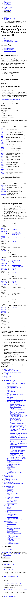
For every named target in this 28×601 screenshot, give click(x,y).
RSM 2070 (2, 135)
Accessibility (10, 489)
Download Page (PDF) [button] (9, 569)
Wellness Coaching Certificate (17, 457)
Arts (8, 511)
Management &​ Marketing (13, 464)
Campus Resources (8, 376)
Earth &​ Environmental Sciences (15, 394)
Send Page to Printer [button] (9, 564)
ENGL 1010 (4, 233)
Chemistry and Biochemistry (14, 387)
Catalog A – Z (7, 10)
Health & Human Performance (11, 19)
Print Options (7, 11)
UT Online (9, 515)
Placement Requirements (10, 481)
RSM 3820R (2, 147)
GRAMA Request (11, 496)
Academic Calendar (8, 7)
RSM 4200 (2, 166)
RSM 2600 (2, 132)
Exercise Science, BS (15, 404)
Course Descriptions (9, 379)
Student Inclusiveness (12, 503)
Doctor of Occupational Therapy (18, 402)
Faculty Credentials (8, 475)
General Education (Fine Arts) (3, 237)
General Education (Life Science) (4, 230)
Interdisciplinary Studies (13, 462)
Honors (8, 474)
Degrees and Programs (9, 18)
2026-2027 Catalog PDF (10, 596)
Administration (7, 521)
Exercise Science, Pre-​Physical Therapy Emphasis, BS (17, 413)
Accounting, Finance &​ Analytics (15, 381)
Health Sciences (11, 507)
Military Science (11, 467)
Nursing (9, 469)
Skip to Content (7, 2)
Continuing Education (12, 518)
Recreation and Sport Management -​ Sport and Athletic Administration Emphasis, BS (18, 443)
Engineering (10, 397)
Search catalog (4, 365)
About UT (9, 490)
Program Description (9, 48)
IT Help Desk (10, 498)
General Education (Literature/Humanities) (17, 265)
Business (9, 508)
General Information (9, 486)
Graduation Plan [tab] (8, 40)
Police (8, 535)
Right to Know (10, 504)
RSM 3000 (2, 141)
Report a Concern (11, 501)
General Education (8, 476)
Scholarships (10, 539)
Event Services (10, 529)
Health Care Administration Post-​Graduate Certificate (18, 417)
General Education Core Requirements (10, 99)
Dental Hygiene (11, 391)
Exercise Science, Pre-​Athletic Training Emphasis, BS (17, 406)
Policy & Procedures (12, 500)
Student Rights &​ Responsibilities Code (13, 483)
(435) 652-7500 (16, 553)
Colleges (6, 377)
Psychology (10, 471)
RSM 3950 (2, 153)
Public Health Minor (15, 432)
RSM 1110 (2, 129)
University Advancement (13, 543)
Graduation (6, 478)
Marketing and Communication (14, 533)
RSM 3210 (3, 190)
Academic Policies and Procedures (12, 372)
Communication (11, 388)
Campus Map (10, 549)
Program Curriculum (9, 49)
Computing (9, 390)
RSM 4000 (2, 160)
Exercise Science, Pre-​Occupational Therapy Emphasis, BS (18, 410)
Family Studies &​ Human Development (16, 400)
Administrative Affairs (12, 522)
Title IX (9, 542)
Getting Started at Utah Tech (11, 370)
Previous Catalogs (8, 482)
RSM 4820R (2, 173)
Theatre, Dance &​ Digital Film (14, 472)
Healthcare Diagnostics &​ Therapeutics (16, 458)
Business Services (11, 524)
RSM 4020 (3, 191)
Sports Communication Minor (17, 455)
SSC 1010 (3, 251)
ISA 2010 (2, 138)
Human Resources (11, 532)
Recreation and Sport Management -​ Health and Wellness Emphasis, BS (18, 439)
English (9, 398)
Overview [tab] (6, 38)
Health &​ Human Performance (14, 401)
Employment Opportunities (13, 528)
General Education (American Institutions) (4, 261)
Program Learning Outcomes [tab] (11, 41)
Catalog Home (7, 4)
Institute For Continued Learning (15, 519)
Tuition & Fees (7, 8)
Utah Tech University (6, 552)
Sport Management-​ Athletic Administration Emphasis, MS (17, 449)
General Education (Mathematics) (16, 233)
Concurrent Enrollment (12, 517)
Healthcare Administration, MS (17, 423)
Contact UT (10, 492)
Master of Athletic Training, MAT (18, 425)
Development (10, 526)
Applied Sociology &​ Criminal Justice (16, 383)
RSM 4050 (2, 157)
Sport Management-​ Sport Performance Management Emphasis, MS (16, 453)
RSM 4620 (2, 169)
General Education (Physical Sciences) (16, 261)
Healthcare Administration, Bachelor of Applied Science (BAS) (17, 421)
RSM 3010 (3, 185)
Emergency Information (13, 493)
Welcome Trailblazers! (9, 369)
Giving (8, 494)
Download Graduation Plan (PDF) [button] (12, 583)
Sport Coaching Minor (15, 447)
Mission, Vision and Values (10, 479)
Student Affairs (10, 540)
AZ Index (6, 3)
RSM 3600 (3, 194)
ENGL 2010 (15, 229)
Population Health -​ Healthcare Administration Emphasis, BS (17, 427)
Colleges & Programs (9, 505)
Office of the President (12, 536)
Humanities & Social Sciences (14, 510)
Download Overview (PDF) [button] (11, 576)
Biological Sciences (11, 386)
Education (9, 395)
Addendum (6, 375)
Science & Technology (12, 514)
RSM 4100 (2, 163)
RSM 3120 (2, 144)
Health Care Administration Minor (18, 415)
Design (8, 393)
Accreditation (7, 373)
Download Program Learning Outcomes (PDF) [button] (15, 589)
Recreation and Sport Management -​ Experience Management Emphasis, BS (18, 435)
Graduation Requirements (10, 51)
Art (7, 384)
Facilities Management (12, 531)
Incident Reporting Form (13, 497)
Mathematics (10, 465)
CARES (9, 525)
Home (5, 17)
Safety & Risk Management (13, 538)
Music (8, 468)
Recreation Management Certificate (18, 446)
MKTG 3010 (3, 187)
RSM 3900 (2, 150)
